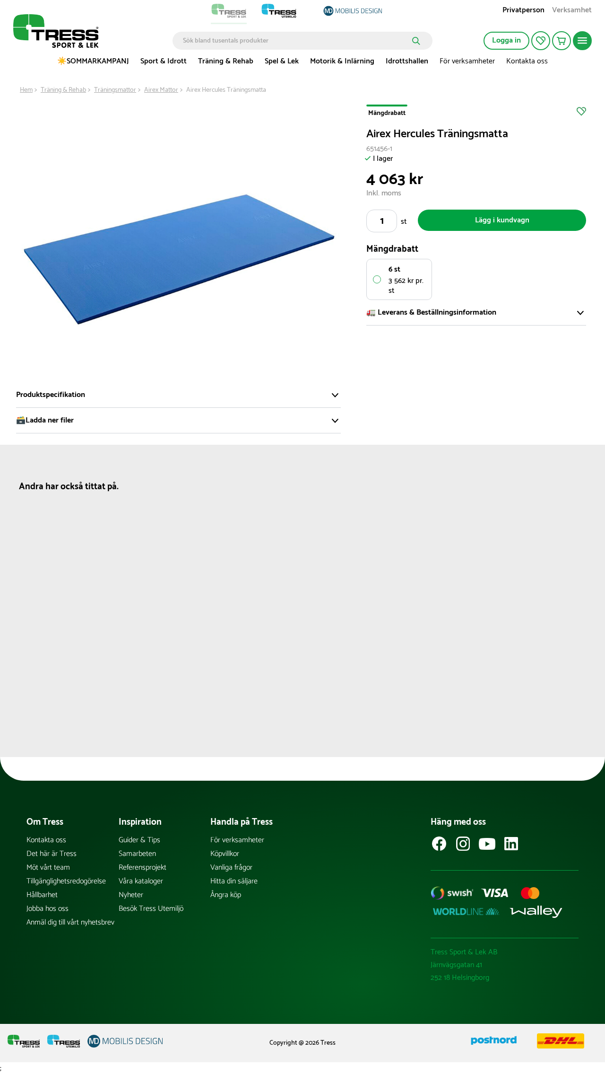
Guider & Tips (139, 840)
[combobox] (295, 40)
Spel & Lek (282, 61)
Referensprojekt (142, 867)
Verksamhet (572, 11)
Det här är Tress (51, 854)
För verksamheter (467, 61)
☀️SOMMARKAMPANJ (93, 61)
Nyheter (131, 895)
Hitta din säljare (234, 881)
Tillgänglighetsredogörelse (66, 881)
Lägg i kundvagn (502, 220)
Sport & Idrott (163, 61)
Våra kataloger (141, 881)
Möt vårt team (48, 867)
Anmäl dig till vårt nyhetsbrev (70, 922)
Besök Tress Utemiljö (151, 909)
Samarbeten (137, 854)
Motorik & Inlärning (342, 61)
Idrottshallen (407, 61)
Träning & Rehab (225, 61)
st (403, 221)
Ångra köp (225, 895)
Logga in (506, 40)
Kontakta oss (527, 61)
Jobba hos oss (47, 909)
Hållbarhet (42, 895)
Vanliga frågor (231, 867)
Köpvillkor (224, 854)
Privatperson (523, 11)
